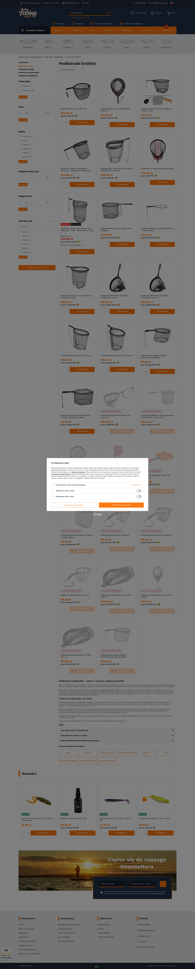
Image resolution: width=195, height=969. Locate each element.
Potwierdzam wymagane (74, 505)
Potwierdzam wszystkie (121, 505)
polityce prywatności (78, 472)
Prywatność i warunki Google (60, 474)
